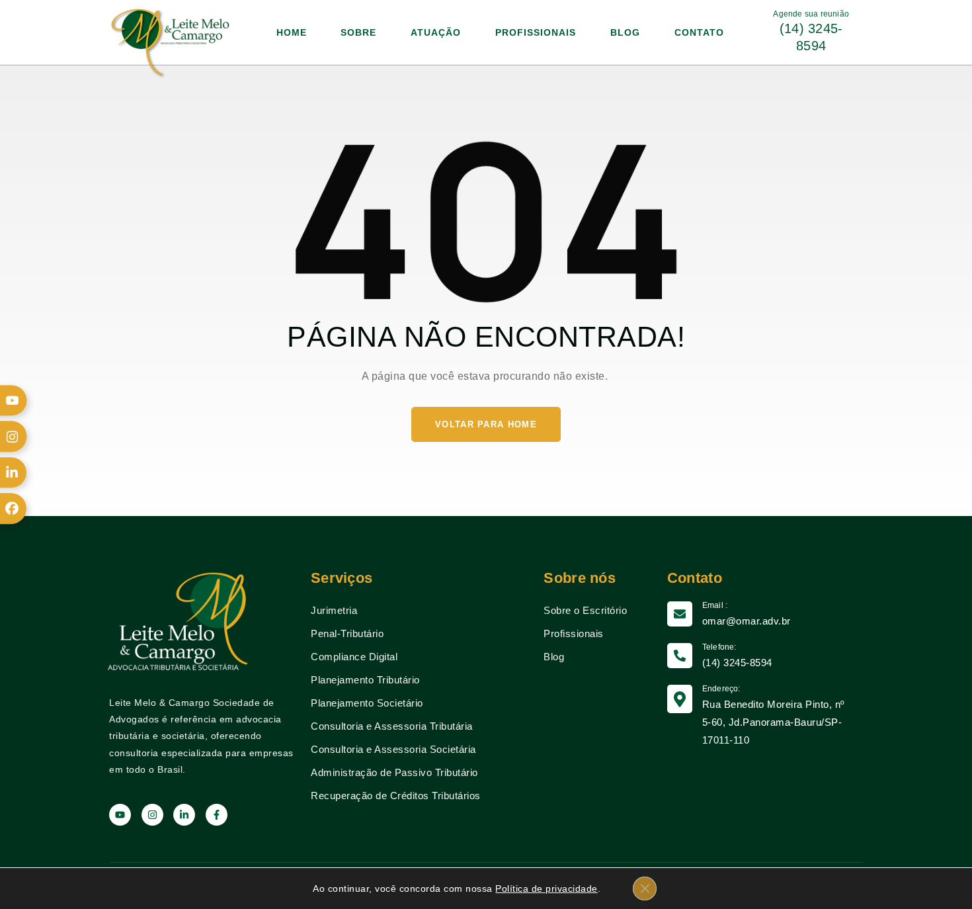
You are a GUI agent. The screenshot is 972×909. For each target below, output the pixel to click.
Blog (625, 32)
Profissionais (535, 32)
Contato (699, 32)
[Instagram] (152, 815)
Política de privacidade (546, 888)
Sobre (358, 32)
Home (291, 32)
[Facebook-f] (216, 815)
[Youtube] (120, 815)
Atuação (436, 32)
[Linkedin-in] (184, 815)
